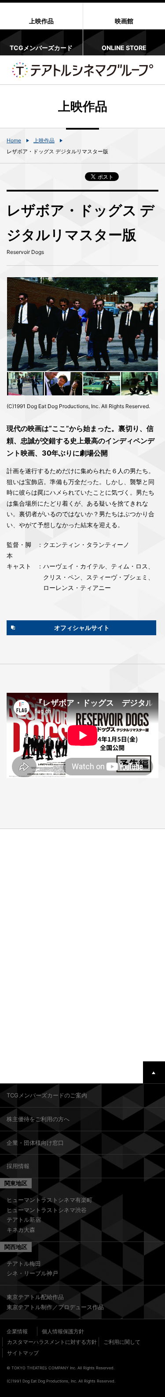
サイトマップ (23, 1353)
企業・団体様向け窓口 (35, 1142)
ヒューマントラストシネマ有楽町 (49, 1199)
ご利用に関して (121, 1342)
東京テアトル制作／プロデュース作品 (55, 1306)
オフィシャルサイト (82, 627)
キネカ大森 (21, 1229)
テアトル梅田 (24, 1263)
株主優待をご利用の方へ (38, 1118)
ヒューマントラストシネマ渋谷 (47, 1209)
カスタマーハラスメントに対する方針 (52, 1342)
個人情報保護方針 (63, 1331)
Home (14, 140)
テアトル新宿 (24, 1219)
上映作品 (44, 140)
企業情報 (17, 1331)
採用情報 (18, 1165)
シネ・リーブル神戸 (32, 1273)
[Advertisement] (82, 945)
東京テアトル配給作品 (35, 1296)
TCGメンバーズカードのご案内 (47, 1095)
